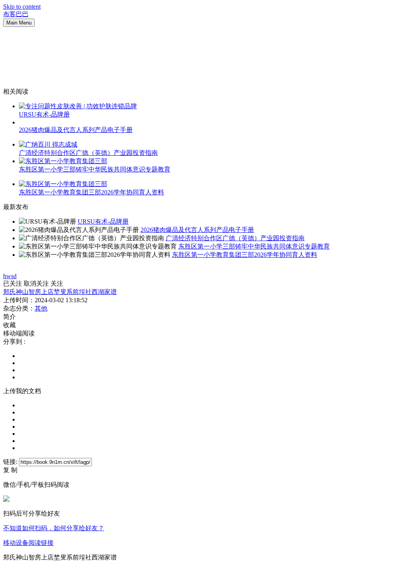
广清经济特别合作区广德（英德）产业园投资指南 (88, 152)
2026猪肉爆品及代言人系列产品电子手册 (76, 129)
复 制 (10, 470)
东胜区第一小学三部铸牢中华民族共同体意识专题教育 (94, 169)
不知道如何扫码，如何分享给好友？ (53, 528)
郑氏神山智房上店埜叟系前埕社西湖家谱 (60, 291)
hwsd (10, 276)
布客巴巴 (15, 14)
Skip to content (22, 6)
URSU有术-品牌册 (44, 114)
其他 (41, 308)
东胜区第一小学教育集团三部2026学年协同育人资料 (91, 192)
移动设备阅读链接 (28, 542)
